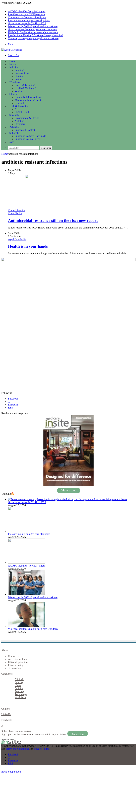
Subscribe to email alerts (27, 139)
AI (16, 109)
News (12, 64)
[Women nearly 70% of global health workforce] (26, 594)
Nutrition (19, 121)
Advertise (14, 127)
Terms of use (15, 668)
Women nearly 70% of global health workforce (32, 26)
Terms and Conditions (17, 748)
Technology (21, 694)
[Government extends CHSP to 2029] (67, 499)
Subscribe (14, 133)
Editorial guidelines (18, 662)
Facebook (6, 720)
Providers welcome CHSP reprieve (26, 14)
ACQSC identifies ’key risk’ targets (26, 11)
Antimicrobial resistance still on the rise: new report (53, 220)
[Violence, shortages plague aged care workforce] (26, 625)
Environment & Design (27, 118)
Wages (18, 91)
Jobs (11, 142)
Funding (19, 70)
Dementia (20, 124)
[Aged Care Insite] (11, 49)
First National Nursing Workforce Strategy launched (35, 35)
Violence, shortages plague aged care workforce (33, 38)
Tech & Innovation (19, 106)
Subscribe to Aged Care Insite (30, 136)
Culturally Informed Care (28, 97)
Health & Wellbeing (25, 88)
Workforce (15, 82)
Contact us (13, 656)
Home (4, 153)
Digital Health (22, 112)
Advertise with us (17, 659)
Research (19, 103)
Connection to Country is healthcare (27, 17)
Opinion (19, 76)
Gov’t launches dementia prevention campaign (32, 29)
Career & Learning (25, 85)
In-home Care (22, 73)
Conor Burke (15, 213)
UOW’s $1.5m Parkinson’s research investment (33, 32)
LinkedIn (6, 714)
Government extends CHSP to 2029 (27, 23)
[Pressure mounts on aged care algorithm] (26, 531)
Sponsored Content (25, 130)
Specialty (14, 115)
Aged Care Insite (17, 239)
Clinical (13, 94)
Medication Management (28, 100)
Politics (18, 79)
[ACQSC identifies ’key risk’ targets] (26, 562)
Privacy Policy (15, 665)
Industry (13, 67)
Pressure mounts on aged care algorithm (29, 20)
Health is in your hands (28, 246)
